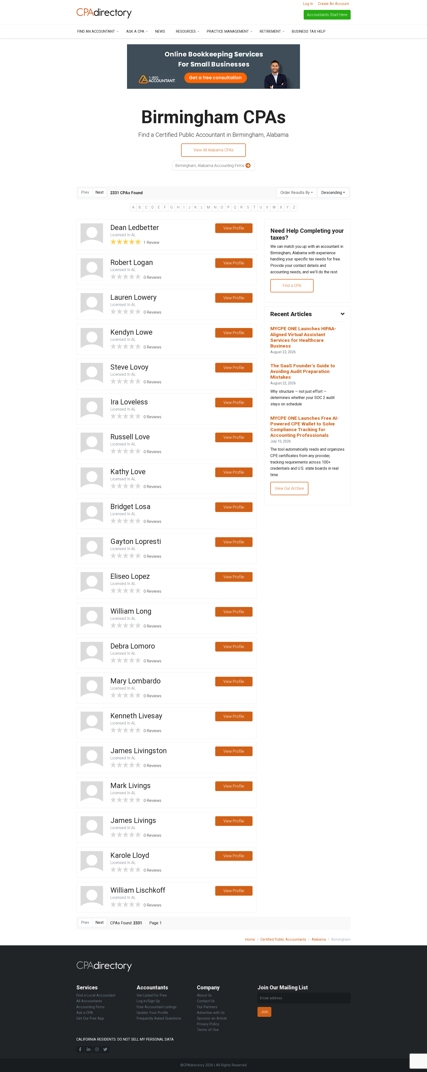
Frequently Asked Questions (159, 1018)
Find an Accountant (96, 31)
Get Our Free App (90, 1018)
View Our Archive (289, 488)
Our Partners (207, 1007)
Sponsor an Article (212, 1018)
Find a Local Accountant (95, 995)
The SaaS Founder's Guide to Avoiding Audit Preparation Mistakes (302, 371)
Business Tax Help (308, 31)
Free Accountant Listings (156, 1007)
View (233, 228)
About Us (204, 995)
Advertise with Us (211, 1013)
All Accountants (89, 1001)
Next (99, 192)
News (160, 31)
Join (264, 1011)
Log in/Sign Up (148, 1001)
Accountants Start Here (327, 14)
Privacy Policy (208, 1024)
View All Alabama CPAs (213, 150)
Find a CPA (292, 285)
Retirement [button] (270, 31)
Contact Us (206, 1001)
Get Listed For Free (152, 995)
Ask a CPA (135, 31)
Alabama (319, 939)
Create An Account (333, 4)
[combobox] (296, 192)
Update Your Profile (152, 1013)
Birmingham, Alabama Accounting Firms (210, 165)
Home (250, 939)
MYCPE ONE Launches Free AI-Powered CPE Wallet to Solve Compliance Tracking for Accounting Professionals (304, 426)
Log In (308, 4)
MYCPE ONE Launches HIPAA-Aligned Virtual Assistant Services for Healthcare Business (303, 337)
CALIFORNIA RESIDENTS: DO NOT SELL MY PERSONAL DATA (125, 1039)
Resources (186, 31)
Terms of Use (208, 1030)
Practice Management (228, 31)
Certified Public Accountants (283, 939)
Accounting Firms (90, 1007)
